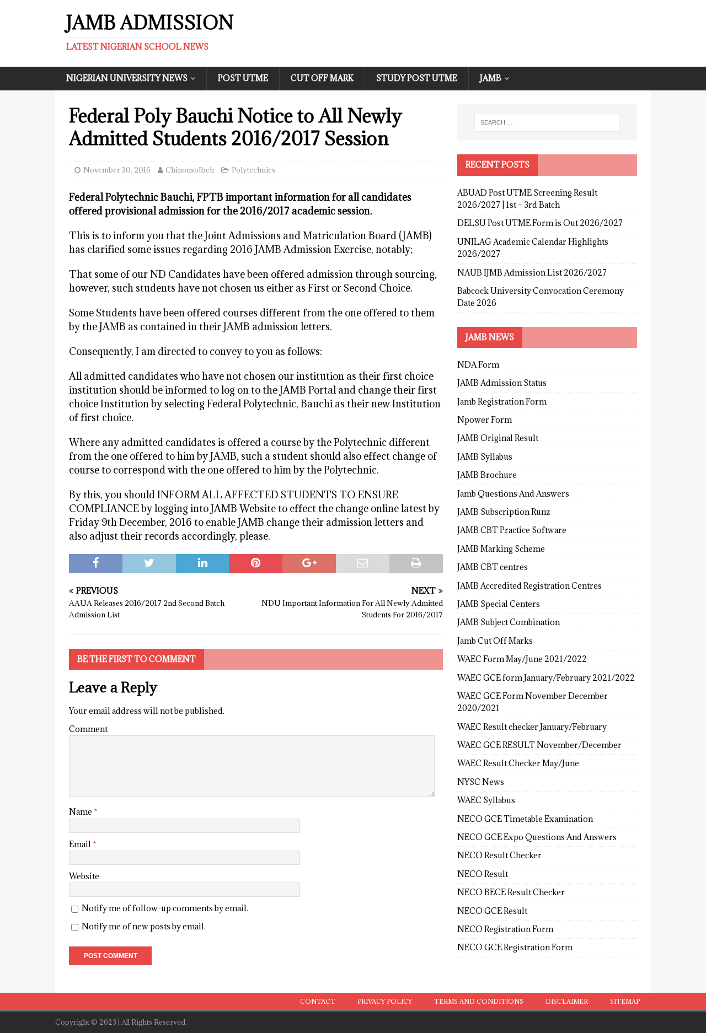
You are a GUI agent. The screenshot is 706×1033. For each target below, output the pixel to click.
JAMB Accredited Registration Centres (529, 585)
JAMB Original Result (497, 438)
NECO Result (482, 874)
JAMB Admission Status (502, 383)
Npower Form (484, 420)
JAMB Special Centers (498, 604)
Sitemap (625, 1001)
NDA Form (478, 364)
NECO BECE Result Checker (511, 892)
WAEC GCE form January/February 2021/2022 (546, 677)
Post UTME (243, 78)
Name (81, 811)
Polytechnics (253, 170)
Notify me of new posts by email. (144, 926)
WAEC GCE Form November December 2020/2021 (532, 702)
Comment (88, 729)
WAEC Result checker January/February (532, 727)
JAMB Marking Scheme (501, 549)
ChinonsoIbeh (189, 170)
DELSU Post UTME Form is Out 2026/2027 (540, 223)
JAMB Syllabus (484, 456)
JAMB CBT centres (492, 567)
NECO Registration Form (505, 929)
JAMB (490, 78)
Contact (317, 1001)
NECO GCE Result (492, 911)
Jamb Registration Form (502, 401)
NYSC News (480, 782)
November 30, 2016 (117, 170)
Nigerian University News (127, 78)
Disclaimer (566, 1001)
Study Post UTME (416, 78)
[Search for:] (547, 122)
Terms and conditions (478, 1001)
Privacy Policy (384, 1001)
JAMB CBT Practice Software (511, 530)
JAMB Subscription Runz (503, 512)
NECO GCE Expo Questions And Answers (537, 837)
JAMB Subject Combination (508, 622)
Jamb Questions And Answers (513, 493)
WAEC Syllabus (486, 800)
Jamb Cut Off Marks (495, 641)
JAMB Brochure (487, 475)
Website (84, 876)
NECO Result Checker (499, 855)
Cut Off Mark (322, 78)
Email (81, 844)
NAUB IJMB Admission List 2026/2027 (532, 272)
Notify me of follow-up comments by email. (165, 908)
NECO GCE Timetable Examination (525, 819)
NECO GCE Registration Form (515, 947)
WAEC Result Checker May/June (518, 763)
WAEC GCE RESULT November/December (539, 745)
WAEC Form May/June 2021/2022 (522, 659)
